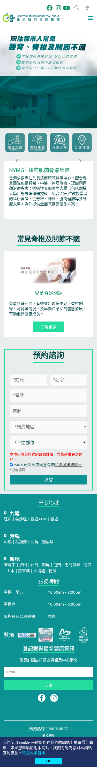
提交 (48, 479)
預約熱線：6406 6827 (48, 728)
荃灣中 (10, 564)
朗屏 (46, 564)
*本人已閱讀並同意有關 (47, 464)
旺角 (8, 518)
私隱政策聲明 (33, 753)
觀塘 (54, 518)
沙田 (23, 564)
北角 (34, 541)
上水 (10, 570)
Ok (48, 761)
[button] (90, 17)
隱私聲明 (48, 735)
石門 (34, 564)
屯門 (57, 564)
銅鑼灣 (21, 541)
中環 (8, 541)
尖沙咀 (21, 518)
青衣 (88, 564)
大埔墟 (39, 570)
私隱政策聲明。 (68, 464)
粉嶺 (52, 570)
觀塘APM (39, 518)
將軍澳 (24, 570)
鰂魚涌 (48, 541)
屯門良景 (73, 564)
